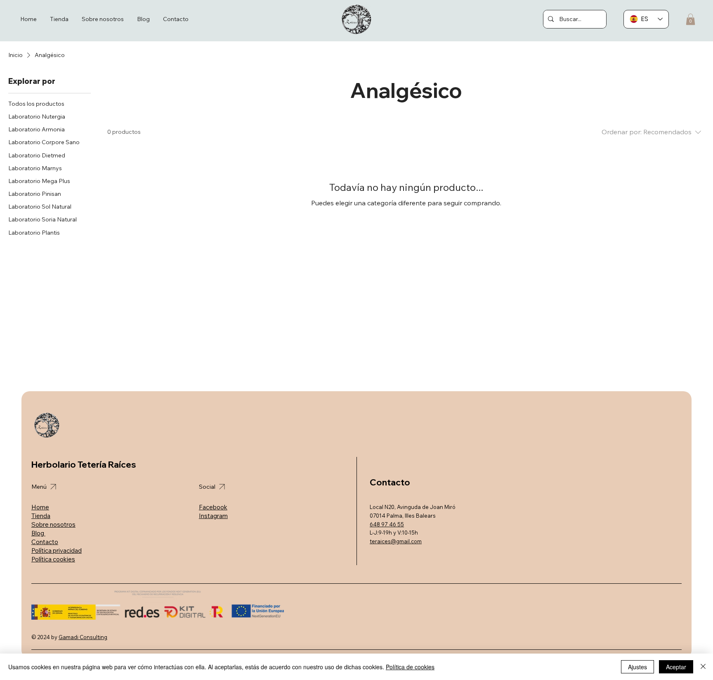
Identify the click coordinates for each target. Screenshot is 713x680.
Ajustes (637, 667)
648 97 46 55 (387, 524)
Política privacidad (56, 550)
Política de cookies (410, 667)
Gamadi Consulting (83, 637)
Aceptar (676, 667)
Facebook (213, 507)
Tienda (40, 516)
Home (40, 507)
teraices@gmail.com (396, 541)
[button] (690, 19)
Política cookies (53, 559)
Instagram (213, 516)
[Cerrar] (703, 666)
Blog (38, 533)
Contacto (44, 542)
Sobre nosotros (53, 524)
